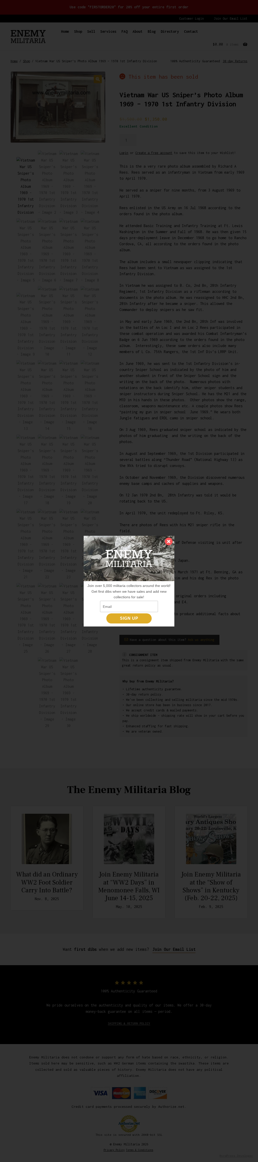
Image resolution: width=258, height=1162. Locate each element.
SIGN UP (129, 618)
